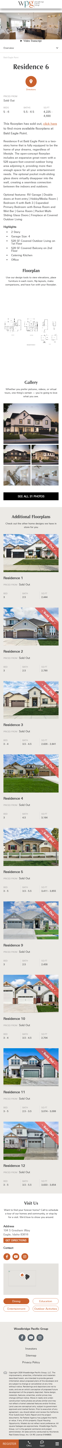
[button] (27, 1278)
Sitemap (31, 1355)
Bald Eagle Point (10, 57)
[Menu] (57, 1443)
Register (9, 1443)
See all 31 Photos (31, 496)
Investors (31, 1348)
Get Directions (16, 1240)
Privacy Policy (31, 1362)
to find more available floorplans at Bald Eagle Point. (30, 128)
